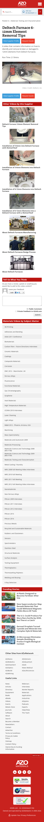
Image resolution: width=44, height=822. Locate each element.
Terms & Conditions (12, 733)
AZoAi (24, 665)
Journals (8, 710)
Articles (8, 687)
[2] (8, 607)
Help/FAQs (26, 710)
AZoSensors (26, 659)
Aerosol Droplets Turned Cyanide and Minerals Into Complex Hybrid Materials (29, 628)
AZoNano (8, 659)
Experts (25, 707)
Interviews (26, 687)
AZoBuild (8, 671)
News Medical (27, 668)
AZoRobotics (10, 662)
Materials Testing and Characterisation (26, 21)
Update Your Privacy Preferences (23, 815)
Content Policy (10, 744)
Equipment (9, 692)
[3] (8, 619)
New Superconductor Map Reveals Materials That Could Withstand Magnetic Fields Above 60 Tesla (29, 607)
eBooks (8, 698)
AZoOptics (9, 668)
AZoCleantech (10, 665)
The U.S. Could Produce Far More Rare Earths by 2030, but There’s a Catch (29, 618)
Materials (25, 692)
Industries (26, 698)
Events (7, 704)
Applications (26, 695)
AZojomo (25, 701)
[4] (8, 629)
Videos (7, 701)
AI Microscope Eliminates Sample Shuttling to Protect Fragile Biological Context (29, 640)
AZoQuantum (27, 662)
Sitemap (8, 741)
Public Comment (35, 309)
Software (8, 713)
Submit (38, 315)
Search (8, 719)
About (7, 716)
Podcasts (25, 704)
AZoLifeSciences (28, 671)
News (7, 684)
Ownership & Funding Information (13, 748)
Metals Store (10, 707)
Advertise (9, 730)
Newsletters (9, 724)
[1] (8, 596)
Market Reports (28, 689)
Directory (8, 689)
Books (7, 695)
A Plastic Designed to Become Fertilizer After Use (28, 595)
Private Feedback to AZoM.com (29, 311)
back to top (36, 755)
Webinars (25, 684)
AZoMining (9, 673)
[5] (8, 640)
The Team (25, 713)
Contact (8, 727)
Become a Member (12, 721)
